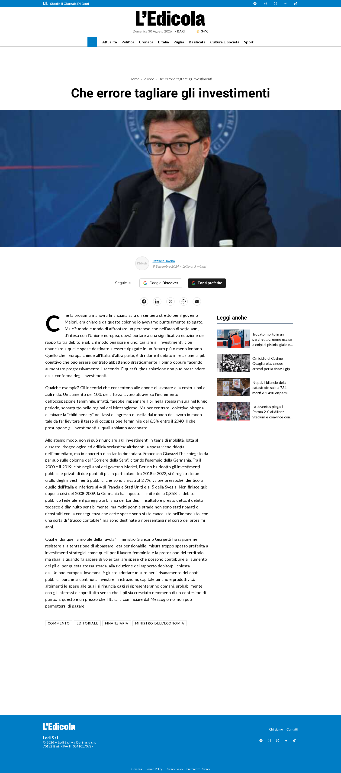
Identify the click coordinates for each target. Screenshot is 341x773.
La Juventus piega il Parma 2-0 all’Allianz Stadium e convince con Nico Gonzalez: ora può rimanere (271, 412)
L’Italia (163, 42)
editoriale (87, 623)
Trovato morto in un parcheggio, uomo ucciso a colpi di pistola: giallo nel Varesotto (272, 339)
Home (134, 79)
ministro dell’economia (159, 623)
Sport (249, 42)
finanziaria (116, 623)
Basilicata (197, 42)
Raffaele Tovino (164, 261)
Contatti (292, 729)
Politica (128, 42)
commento (59, 623)
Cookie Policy (153, 769)
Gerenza (136, 769)
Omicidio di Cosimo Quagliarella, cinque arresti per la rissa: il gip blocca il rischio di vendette (271, 363)
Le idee (148, 79)
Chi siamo (276, 729)
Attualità (109, 42)
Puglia (179, 42)
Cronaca (146, 42)
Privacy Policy (174, 769)
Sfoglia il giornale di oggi (69, 4)
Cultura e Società (224, 42)
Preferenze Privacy (198, 769)
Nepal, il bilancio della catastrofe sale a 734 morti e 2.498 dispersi (269, 387)
